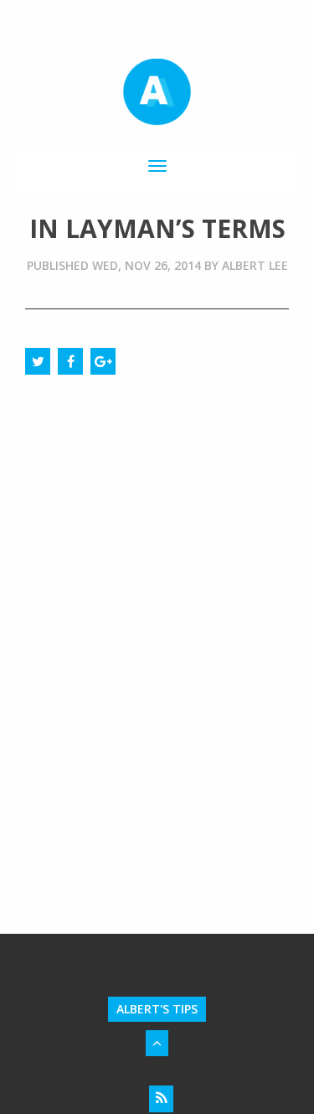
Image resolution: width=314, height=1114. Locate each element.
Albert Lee (255, 265)
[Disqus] (157, 592)
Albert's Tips (157, 1009)
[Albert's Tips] (156, 92)
